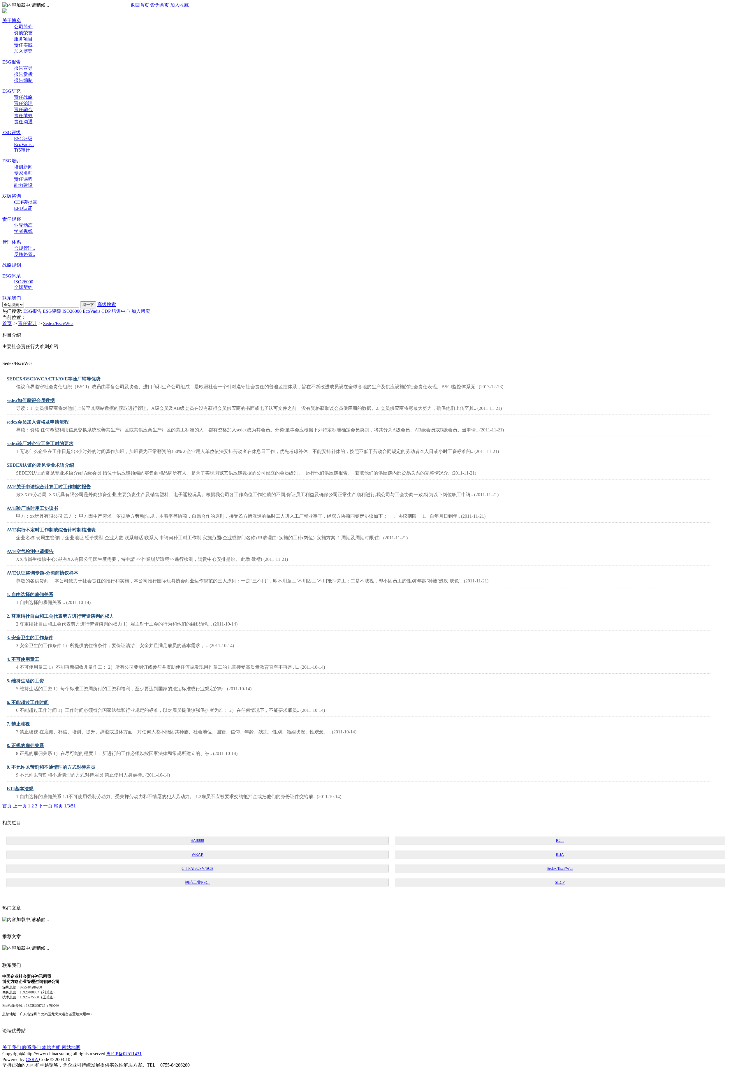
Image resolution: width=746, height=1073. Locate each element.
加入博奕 (23, 51)
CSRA (32, 1059)
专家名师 (23, 173)
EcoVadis (91, 311)
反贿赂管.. (24, 254)
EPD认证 (23, 208)
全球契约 (23, 287)
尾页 (58, 805)
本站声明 (52, 1047)
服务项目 (23, 38)
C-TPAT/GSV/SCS (197, 868)
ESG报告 (11, 61)
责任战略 (23, 97)
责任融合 (23, 109)
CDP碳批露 (25, 202)
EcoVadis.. (24, 144)
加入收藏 (179, 5)
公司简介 (23, 26)
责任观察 (11, 219)
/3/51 (70, 805)
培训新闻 (23, 166)
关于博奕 (11, 20)
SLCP (560, 882)
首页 (7, 323)
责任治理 (23, 103)
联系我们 (11, 298)
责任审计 (27, 323)
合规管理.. (24, 248)
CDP (105, 311)
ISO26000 (23, 281)
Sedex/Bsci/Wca (58, 323)
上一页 (20, 805)
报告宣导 (23, 68)
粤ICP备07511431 (124, 1053)
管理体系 (11, 242)
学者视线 (23, 231)
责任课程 (23, 179)
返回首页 (140, 5)
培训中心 (121, 311)
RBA (560, 854)
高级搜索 (106, 304)
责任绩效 (23, 115)
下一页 (45, 805)
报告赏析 (23, 74)
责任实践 (23, 45)
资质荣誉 (23, 32)
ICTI (560, 840)
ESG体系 (11, 275)
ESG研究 (11, 91)
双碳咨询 (11, 196)
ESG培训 (11, 160)
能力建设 (23, 185)
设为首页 (159, 5)
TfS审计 (22, 149)
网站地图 (71, 1047)
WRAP (197, 854)
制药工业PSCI (197, 882)
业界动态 (23, 225)
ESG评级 (11, 132)
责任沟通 (23, 121)
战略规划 (11, 265)
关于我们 (12, 1047)
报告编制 (23, 80)
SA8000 (197, 840)
